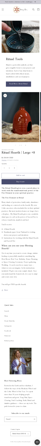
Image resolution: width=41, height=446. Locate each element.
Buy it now (20, 181)
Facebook (7, 331)
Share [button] (6, 290)
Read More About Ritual (18, 83)
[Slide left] (15, 145)
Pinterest (7, 335)
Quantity (4, 164)
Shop (6, 316)
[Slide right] (25, 145)
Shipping (4, 160)
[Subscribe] (34, 419)
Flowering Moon (18, 442)
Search (6, 311)
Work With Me (9, 321)
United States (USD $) (19, 433)
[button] (2, 9)
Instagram (7, 326)
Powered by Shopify (26, 442)
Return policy (9, 340)
